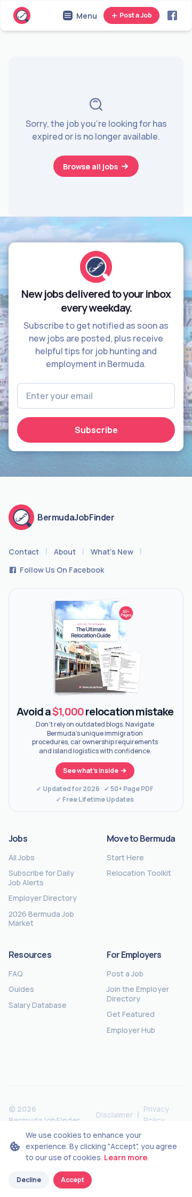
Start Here (125, 857)
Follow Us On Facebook (62, 570)
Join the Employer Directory (138, 993)
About (65, 552)
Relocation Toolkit (139, 873)
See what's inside (90, 770)
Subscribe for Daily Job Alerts (41, 877)
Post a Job (135, 15)
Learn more (125, 1157)
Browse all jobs (90, 166)
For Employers (134, 954)
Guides (21, 989)
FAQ (16, 974)
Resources (30, 954)
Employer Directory (43, 898)
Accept (72, 1179)
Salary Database (38, 1005)
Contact (24, 552)
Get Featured (131, 1014)
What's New (112, 552)
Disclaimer (114, 1115)
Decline (29, 1179)
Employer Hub (131, 1030)
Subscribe (96, 430)
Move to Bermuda (141, 838)
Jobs (18, 838)
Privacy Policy (156, 1114)
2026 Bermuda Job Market (41, 918)
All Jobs (22, 857)
